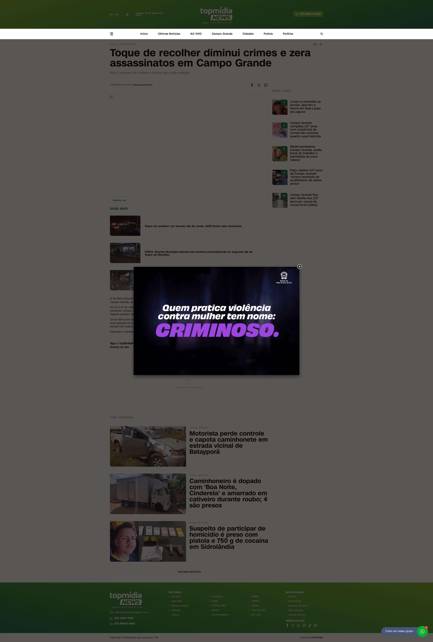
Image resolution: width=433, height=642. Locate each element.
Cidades (248, 34)
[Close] (299, 267)
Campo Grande (222, 34)
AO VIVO (196, 34)
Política (288, 34)
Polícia (268, 34)
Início (144, 34)
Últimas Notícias (169, 34)
